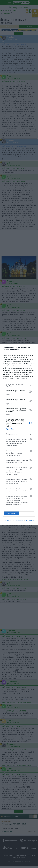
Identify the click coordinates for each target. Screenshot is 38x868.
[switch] (30, 392)
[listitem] (19, 386)
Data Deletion (7, 520)
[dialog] (19, 434)
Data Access (19, 520)
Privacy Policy (30, 520)
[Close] (34, 348)
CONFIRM (11, 513)
